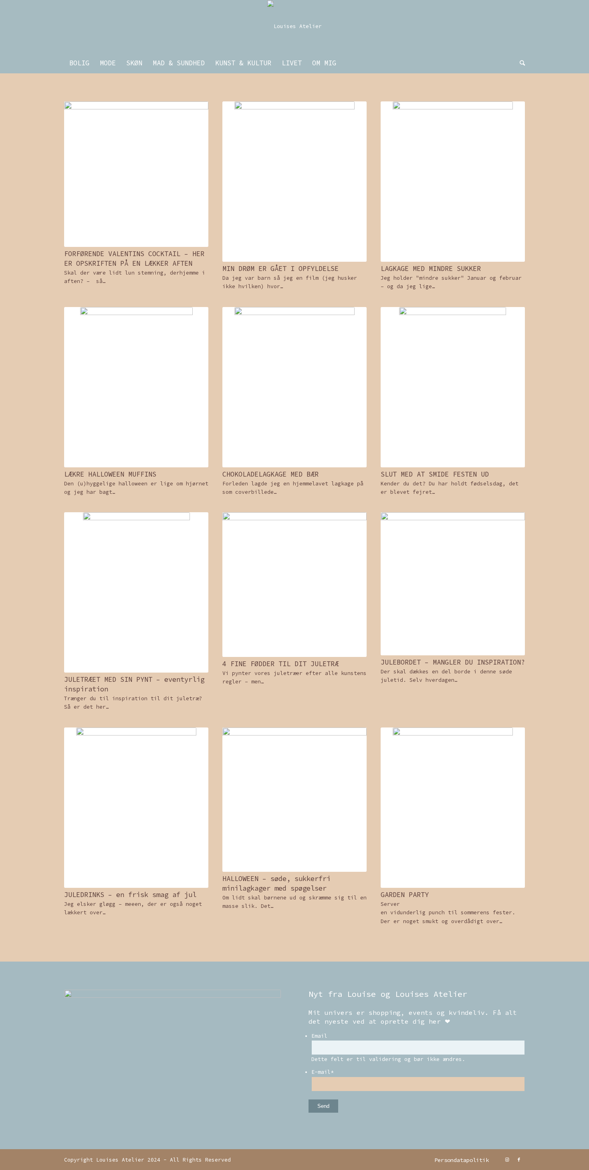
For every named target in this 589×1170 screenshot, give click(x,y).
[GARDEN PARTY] (453, 807)
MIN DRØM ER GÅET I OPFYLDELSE (280, 268)
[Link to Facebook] (519, 1160)
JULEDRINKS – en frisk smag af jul (130, 894)
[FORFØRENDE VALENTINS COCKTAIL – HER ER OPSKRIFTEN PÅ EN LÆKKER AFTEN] (136, 174)
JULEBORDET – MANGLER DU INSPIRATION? (453, 662)
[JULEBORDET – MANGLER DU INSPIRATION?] (453, 583)
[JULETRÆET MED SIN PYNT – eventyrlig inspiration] (136, 592)
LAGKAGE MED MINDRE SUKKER (431, 268)
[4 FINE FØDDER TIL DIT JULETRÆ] (294, 584)
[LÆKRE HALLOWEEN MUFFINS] (136, 387)
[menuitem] (79, 63)
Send (323, 1106)
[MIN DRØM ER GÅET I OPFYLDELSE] (294, 181)
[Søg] (519, 63)
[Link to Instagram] (507, 1160)
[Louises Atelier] (294, 26)
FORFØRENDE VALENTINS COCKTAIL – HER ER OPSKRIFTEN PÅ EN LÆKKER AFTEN (134, 258)
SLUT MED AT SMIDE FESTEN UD (435, 474)
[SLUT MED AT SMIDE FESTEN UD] (453, 387)
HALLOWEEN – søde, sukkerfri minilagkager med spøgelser (276, 883)
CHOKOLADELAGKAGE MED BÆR (270, 474)
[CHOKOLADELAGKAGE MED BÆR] (294, 387)
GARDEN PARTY (405, 894)
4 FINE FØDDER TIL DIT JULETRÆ (280, 663)
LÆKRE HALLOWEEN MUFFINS (110, 474)
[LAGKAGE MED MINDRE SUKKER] (453, 181)
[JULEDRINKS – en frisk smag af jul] (136, 807)
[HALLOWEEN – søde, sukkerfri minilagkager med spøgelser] (294, 799)
